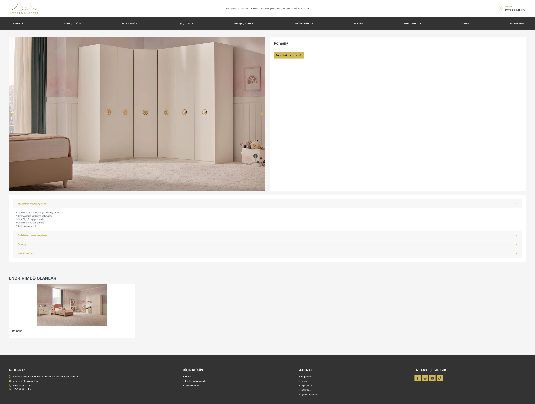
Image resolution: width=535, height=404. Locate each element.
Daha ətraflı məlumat (287, 55)
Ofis (464, 23)
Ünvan (304, 381)
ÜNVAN (244, 8)
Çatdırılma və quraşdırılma (33, 235)
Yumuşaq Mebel (243, 23)
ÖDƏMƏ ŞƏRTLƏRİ (270, 8)
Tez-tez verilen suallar (196, 381)
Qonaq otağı (71, 23)
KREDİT (254, 8)
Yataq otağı (129, 23)
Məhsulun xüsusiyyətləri (32, 203)
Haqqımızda (307, 376)
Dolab (357, 23)
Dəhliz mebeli (412, 23)
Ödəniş (22, 244)
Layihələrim (517, 23)
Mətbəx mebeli (303, 23)
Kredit (188, 376)
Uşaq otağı (185, 23)
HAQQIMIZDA (232, 8)
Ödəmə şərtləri (192, 385)
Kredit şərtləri (26, 253)
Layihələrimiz (307, 385)
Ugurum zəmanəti (309, 394)
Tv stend (16, 23)
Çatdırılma (306, 390)
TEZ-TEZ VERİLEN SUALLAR (296, 8)
